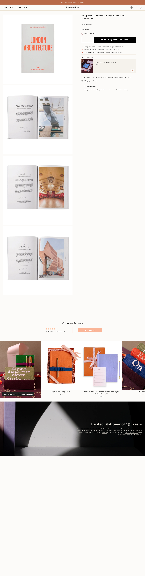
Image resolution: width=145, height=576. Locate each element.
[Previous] (4, 2)
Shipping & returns (90, 81)
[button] (5, 7)
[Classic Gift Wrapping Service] (87, 66)
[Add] (132, 70)
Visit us (104, 432)
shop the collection (131, 432)
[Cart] (140, 7)
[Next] (141, 2)
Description (85, 29)
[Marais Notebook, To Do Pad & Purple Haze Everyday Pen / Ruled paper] (101, 365)
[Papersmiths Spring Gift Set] (61, 365)
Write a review (90, 330)
